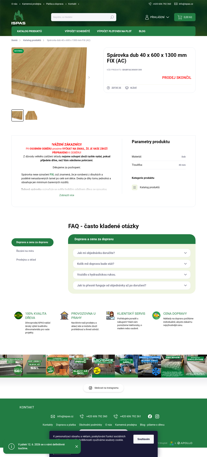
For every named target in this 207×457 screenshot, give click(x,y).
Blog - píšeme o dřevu (152, 424)
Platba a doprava (54, 4)
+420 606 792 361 (130, 416)
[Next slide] (89, 77)
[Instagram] (157, 415)
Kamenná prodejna (31, 4)
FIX (52, 174)
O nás (14, 4)
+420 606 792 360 (96, 416)
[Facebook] (149, 415)
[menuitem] (35, 31)
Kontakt (72, 4)
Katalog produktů (150, 187)
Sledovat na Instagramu (106, 388)
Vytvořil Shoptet (159, 443)
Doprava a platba (66, 424)
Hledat (112, 17)
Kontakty (48, 424)
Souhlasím (143, 439)
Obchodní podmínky (90, 424)
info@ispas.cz (65, 416)
